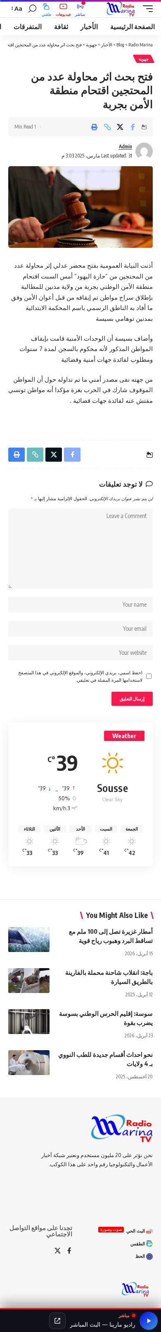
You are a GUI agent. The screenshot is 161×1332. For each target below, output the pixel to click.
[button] (146, 8)
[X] (57, 1251)
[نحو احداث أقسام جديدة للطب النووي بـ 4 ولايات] (29, 1062)
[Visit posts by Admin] (144, 151)
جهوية (144, 58)
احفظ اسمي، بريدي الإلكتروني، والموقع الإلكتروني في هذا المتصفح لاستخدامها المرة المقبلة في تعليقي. (80, 676)
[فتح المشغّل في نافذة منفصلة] (57, 1321)
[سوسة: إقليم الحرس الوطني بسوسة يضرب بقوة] (29, 1021)
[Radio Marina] (122, 8)
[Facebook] (69, 1251)
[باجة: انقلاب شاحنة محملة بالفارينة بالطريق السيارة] (29, 980)
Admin (125, 146)
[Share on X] (120, 126)
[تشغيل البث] (149, 1321)
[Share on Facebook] (133, 126)
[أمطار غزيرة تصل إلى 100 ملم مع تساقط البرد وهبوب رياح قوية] (29, 939)
